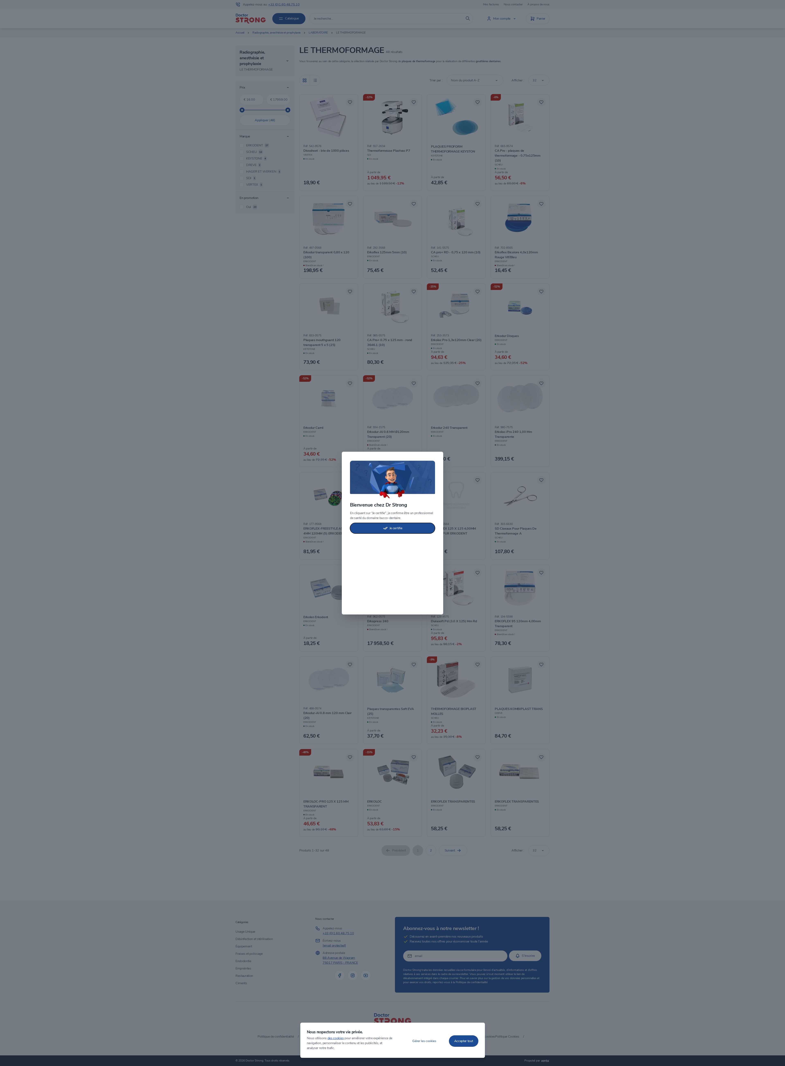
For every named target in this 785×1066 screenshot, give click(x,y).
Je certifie (395, 528)
